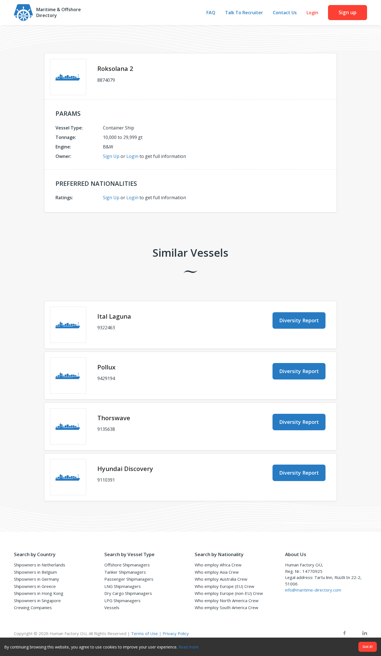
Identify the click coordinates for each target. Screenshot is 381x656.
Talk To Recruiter (244, 13)
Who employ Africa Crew (218, 565)
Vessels (111, 607)
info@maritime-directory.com (313, 590)
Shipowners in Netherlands (39, 565)
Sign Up (111, 156)
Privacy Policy (176, 633)
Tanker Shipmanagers (125, 572)
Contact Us (285, 13)
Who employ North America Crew (227, 600)
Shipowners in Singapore (37, 600)
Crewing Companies (33, 607)
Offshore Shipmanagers (127, 565)
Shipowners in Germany (36, 579)
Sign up (347, 12)
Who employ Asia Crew (217, 572)
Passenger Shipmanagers (128, 579)
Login (312, 13)
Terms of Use (144, 633)
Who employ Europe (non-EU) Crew (229, 593)
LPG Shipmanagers (122, 600)
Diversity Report (299, 320)
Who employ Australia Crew (221, 579)
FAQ (210, 13)
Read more (189, 647)
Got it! (368, 646)
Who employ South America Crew (226, 607)
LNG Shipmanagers (122, 586)
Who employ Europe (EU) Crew (224, 586)
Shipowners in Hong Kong (38, 593)
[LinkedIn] (365, 634)
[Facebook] (344, 634)
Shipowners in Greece (35, 586)
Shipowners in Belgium (35, 572)
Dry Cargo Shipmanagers (128, 593)
